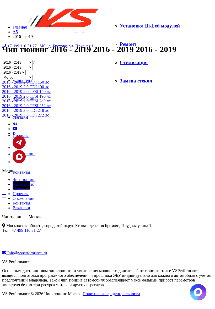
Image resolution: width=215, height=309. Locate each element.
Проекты (21, 193)
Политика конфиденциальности (111, 293)
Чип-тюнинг (24, 179)
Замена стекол (136, 81)
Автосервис (23, 184)
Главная (20, 27)
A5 (15, 32)
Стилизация (134, 62)
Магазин (20, 189)
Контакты (21, 172)
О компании (24, 198)
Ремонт (128, 44)
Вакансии (21, 208)
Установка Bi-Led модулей (150, 26)
